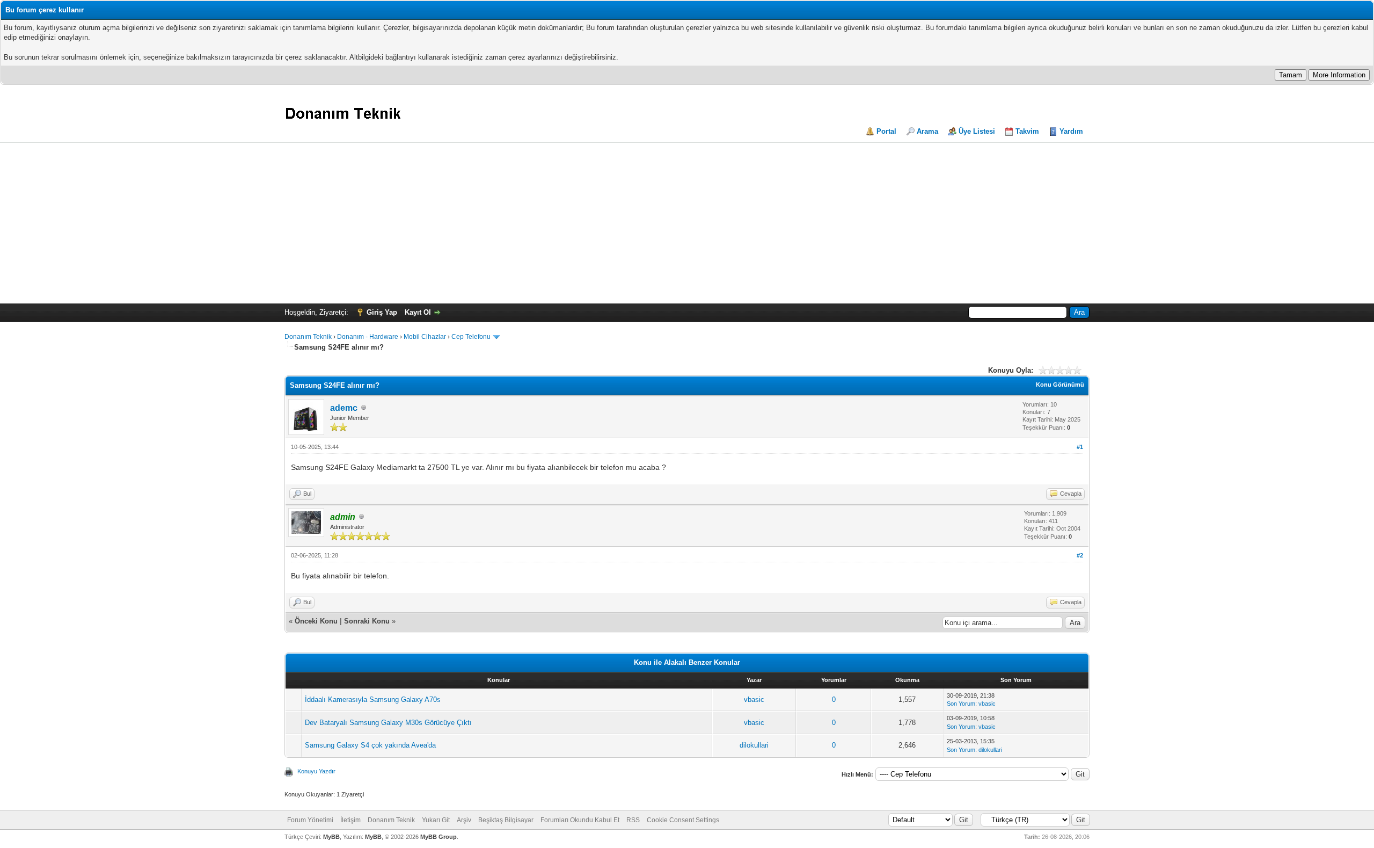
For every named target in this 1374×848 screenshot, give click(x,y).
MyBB (331, 836)
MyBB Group (438, 836)
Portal (886, 131)
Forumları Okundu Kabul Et (579, 820)
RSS (633, 820)
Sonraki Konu (367, 621)
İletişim (350, 820)
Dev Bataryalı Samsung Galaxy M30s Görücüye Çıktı (388, 723)
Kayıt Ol (418, 312)
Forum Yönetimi (310, 820)
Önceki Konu (316, 621)
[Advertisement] (687, 223)
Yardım (1071, 131)
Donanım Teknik (308, 336)
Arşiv (464, 820)
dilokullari (754, 745)
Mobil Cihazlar (425, 336)
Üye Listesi (977, 131)
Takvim (1027, 131)
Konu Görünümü (1060, 384)
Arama (927, 131)
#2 (1080, 555)
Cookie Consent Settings (683, 820)
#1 (1080, 447)
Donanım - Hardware (367, 336)
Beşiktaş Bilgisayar (505, 820)
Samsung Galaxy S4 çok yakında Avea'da (370, 745)
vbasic (754, 699)
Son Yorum (961, 703)
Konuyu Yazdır (316, 771)
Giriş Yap (382, 312)
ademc (343, 407)
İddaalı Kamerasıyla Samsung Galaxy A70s (373, 699)
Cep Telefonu (471, 336)
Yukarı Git (436, 820)
